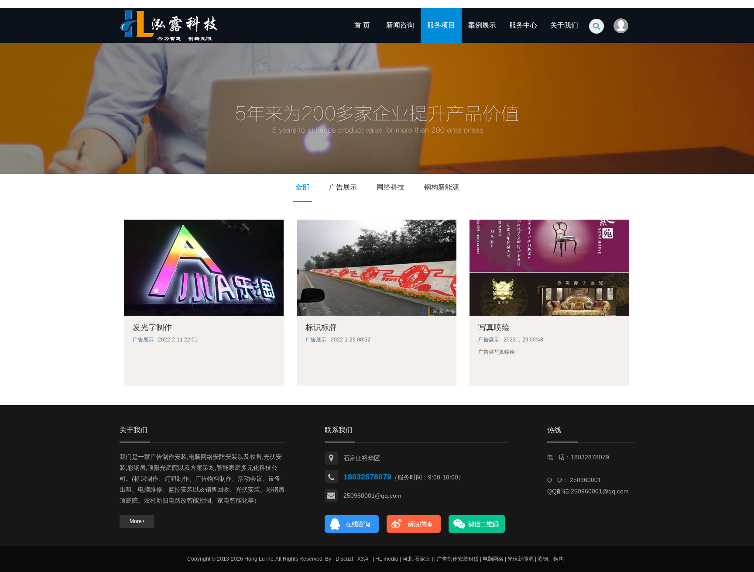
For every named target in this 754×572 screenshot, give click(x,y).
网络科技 (390, 187)
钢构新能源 (441, 187)
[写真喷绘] (549, 268)
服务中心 (523, 25)
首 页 (362, 25)
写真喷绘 (494, 327)
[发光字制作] (204, 268)
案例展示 (482, 25)
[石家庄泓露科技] (170, 41)
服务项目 (441, 25)
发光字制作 (152, 327)
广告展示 (343, 187)
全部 (302, 187)
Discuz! (344, 559)
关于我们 (564, 25)
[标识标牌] (376, 268)
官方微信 (477, 524)
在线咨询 (352, 524)
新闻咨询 (400, 25)
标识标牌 (321, 327)
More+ (137, 521)
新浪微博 (414, 524)
